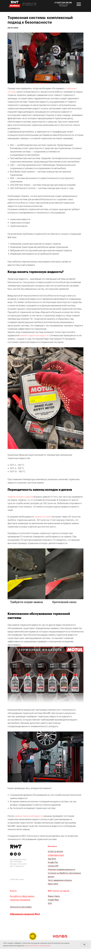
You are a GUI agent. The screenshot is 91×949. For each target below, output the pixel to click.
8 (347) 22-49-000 (55, 852)
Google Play (53, 862)
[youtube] (15, 854)
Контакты (52, 846)
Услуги (13, 891)
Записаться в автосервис (21, 907)
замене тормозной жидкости (34, 335)
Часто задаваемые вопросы (60, 880)
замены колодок (43, 517)
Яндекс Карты (54, 896)
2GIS (50, 903)
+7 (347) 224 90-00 (63, 3)
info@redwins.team (56, 855)
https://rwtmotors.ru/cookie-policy (37, 946)
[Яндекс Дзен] (19, 854)
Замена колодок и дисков (20, 497)
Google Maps (53, 900)
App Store (52, 859)
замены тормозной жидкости (28, 816)
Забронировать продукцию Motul (25, 914)
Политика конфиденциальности (61, 869)
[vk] (11, 854)
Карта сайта (53, 884)
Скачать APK (53, 866)
